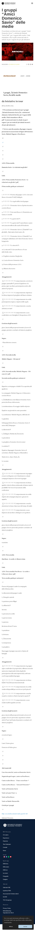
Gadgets (5, 879)
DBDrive (5, 870)
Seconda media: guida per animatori (13, 378)
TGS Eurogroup (7, 900)
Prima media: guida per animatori (13, 186)
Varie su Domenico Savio (10, 789)
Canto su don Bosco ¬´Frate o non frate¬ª (15, 780)
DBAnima (5, 863)
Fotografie (5, 876)
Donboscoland (14, 64)
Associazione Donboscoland (10, 893)
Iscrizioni (5, 873)
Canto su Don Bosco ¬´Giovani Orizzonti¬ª (16, 785)
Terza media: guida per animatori (13, 578)
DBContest (6, 867)
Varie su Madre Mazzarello (10, 801)
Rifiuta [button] (11, 926)
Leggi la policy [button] (8, 922)
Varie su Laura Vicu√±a (9, 793)
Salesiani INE (6, 887)
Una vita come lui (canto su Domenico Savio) (16, 772)
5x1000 (5, 897)
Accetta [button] (25, 926)
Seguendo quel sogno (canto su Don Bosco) (16, 776)
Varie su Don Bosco (8, 797)
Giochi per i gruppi (8, 805)
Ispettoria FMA (7, 890)
